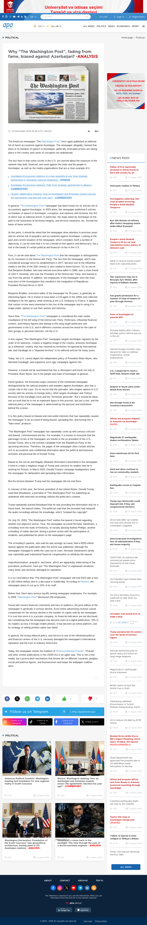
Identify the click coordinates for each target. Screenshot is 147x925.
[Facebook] (3, 16)
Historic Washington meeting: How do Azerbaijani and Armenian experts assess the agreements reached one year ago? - (53, 196)
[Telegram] (18, 16)
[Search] (87, 17)
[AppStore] (83, 910)
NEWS (111, 26)
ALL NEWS (88, 26)
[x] (66, 888)
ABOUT (48, 880)
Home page (127, 37)
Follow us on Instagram (16, 721)
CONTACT (65, 880)
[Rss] (25, 16)
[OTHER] (143, 26)
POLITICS (101, 26)
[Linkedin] (22, 16)
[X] (10, 16)
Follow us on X (92, 722)
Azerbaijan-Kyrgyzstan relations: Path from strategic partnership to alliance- (51, 187)
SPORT (135, 26)
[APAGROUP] (73, 903)
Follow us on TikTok (42, 721)
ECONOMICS (123, 26)
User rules (88, 921)
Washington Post (51, 141)
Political (140, 37)
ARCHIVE (83, 880)
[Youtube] (14, 16)
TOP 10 (99, 880)
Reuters (84, 581)
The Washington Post (47, 255)
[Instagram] (6, 16)
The (23, 205)
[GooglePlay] (64, 910)
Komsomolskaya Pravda (70, 651)
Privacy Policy (101, 921)
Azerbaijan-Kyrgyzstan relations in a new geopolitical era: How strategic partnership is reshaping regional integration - (49, 178)
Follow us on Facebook (67, 721)
